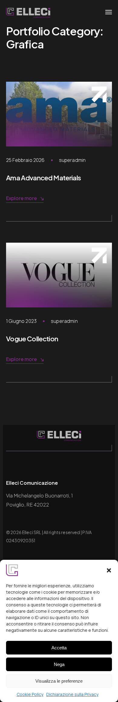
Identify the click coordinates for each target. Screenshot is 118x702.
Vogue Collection (32, 338)
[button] (109, 570)
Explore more (21, 198)
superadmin (72, 160)
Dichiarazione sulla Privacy (72, 694)
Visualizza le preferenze (59, 681)
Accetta (59, 647)
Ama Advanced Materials (43, 177)
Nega (59, 664)
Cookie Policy (30, 694)
